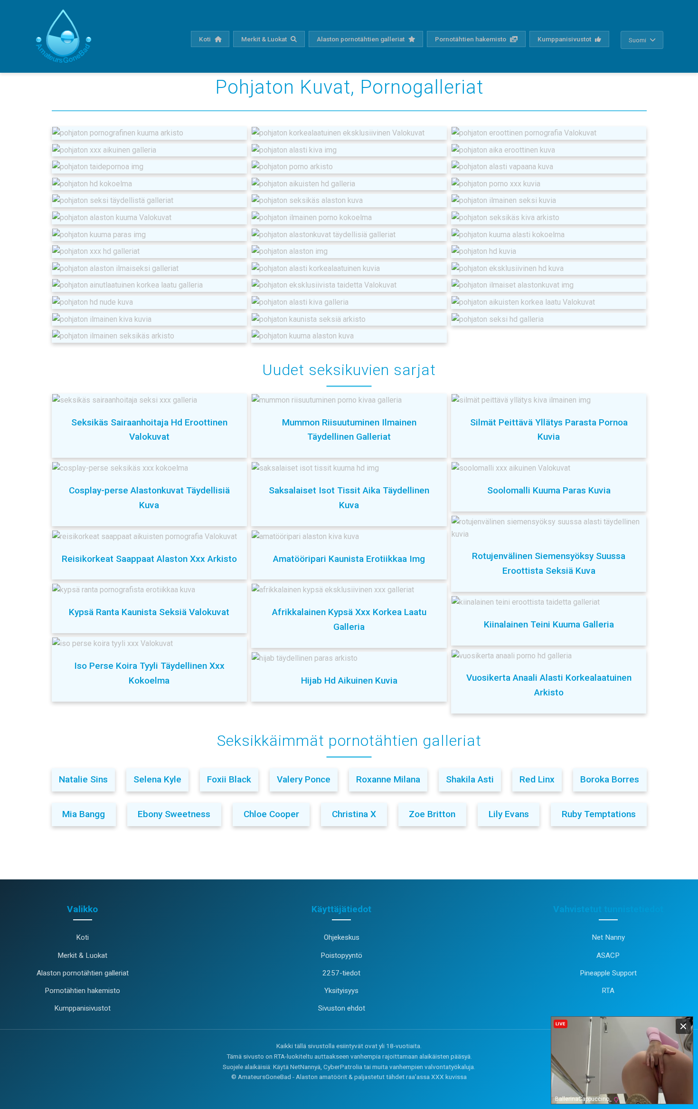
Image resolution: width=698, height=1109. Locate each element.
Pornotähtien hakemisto (471, 39)
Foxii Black (229, 779)
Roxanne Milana (388, 779)
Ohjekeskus (341, 937)
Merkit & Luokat (264, 39)
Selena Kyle (157, 779)
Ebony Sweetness (174, 814)
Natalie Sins (83, 779)
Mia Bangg (83, 814)
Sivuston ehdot (341, 1008)
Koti (205, 39)
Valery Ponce (303, 779)
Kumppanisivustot (565, 39)
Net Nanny (608, 937)
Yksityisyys (341, 990)
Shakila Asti (470, 779)
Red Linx (537, 779)
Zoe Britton (432, 814)
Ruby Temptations (599, 814)
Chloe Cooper (271, 814)
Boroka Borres (609, 779)
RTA (608, 990)
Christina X (354, 814)
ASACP (608, 955)
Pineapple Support (608, 973)
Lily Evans (509, 814)
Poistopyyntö (341, 955)
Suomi (637, 40)
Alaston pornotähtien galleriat (361, 39)
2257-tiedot (341, 973)
